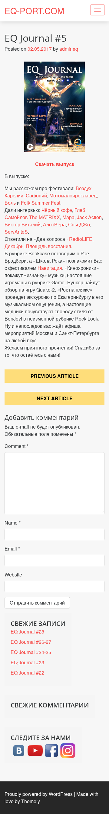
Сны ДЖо (79, 224)
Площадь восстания (48, 246)
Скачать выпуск (54, 164)
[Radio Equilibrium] (19, 749)
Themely (30, 801)
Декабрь (14, 246)
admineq (68, 48)
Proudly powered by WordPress (39, 793)
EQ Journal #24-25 (31, 652)
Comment (16, 445)
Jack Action (89, 217)
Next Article (55, 398)
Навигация (50, 267)
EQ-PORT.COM (34, 11)
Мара (68, 217)
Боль (10, 202)
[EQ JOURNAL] (51, 749)
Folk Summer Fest (40, 202)
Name (13, 522)
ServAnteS (16, 231)
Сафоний (36, 195)
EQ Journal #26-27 (31, 641)
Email (12, 548)
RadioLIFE (80, 238)
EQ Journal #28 (27, 631)
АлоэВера (54, 224)
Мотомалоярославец (73, 195)
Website (13, 574)
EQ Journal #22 (27, 672)
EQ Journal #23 (27, 662)
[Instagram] (68, 749)
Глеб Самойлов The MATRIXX (45, 213)
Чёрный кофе (56, 209)
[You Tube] (35, 749)
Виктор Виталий (23, 224)
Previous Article (55, 375)
